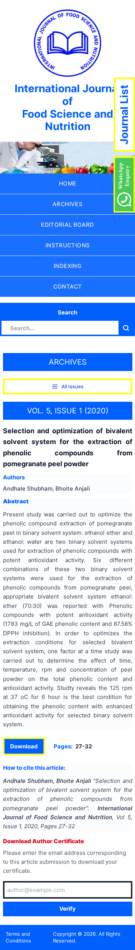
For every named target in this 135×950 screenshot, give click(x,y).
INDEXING (67, 265)
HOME (67, 183)
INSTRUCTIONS (67, 245)
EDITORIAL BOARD (67, 224)
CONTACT (67, 286)
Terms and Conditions (18, 937)
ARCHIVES (67, 204)
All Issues (73, 386)
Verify (67, 908)
